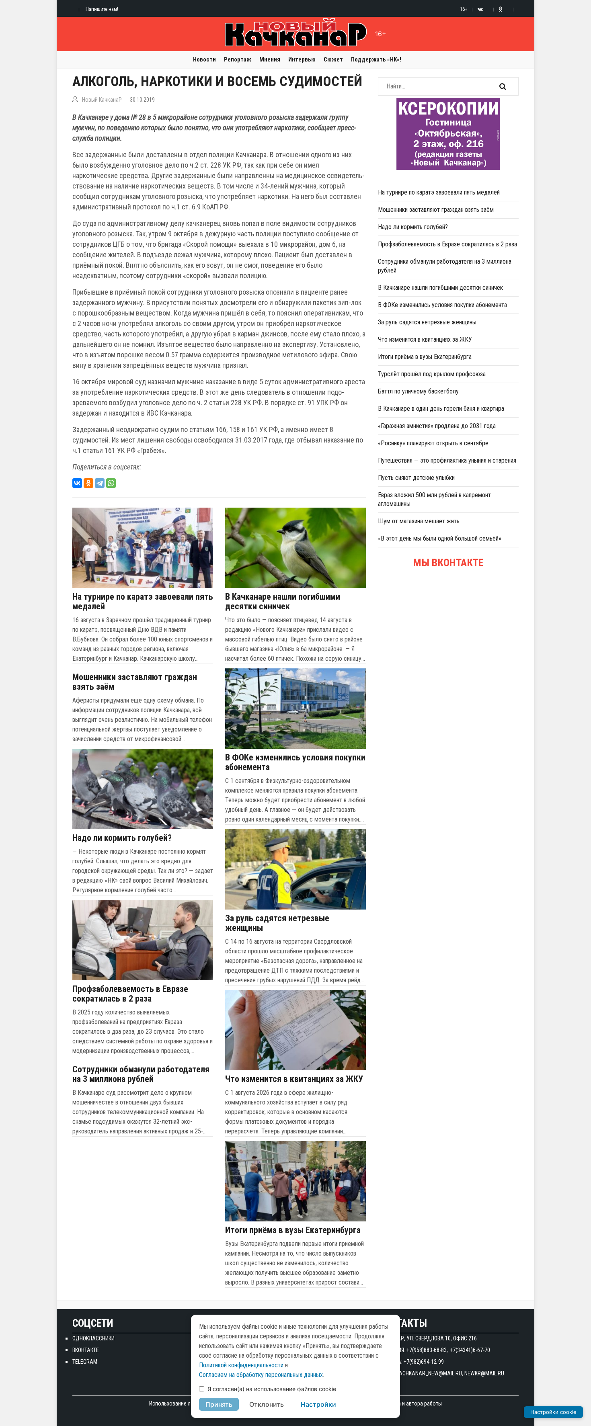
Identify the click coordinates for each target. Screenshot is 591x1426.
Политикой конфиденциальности (241, 1365)
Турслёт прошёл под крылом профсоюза (432, 374)
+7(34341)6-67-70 (470, 1350)
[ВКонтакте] (77, 483)
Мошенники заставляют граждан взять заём (134, 682)
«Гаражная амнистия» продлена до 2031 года (437, 426)
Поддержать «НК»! (376, 59)
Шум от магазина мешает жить (419, 521)
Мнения (269, 59)
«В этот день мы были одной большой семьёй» (439, 538)
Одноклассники (93, 1338)
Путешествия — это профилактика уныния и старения (447, 460)
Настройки (318, 1404)
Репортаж (237, 59)
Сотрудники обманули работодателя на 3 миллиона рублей (140, 1074)
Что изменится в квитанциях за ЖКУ (294, 1079)
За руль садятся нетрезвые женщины (277, 923)
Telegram (84, 1361)
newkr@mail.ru (484, 1373)
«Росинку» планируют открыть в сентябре (433, 443)
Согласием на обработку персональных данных (261, 1375)
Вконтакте (85, 1350)
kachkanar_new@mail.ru (429, 1373)
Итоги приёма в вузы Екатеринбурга (293, 1230)
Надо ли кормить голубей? (122, 838)
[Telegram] (100, 483)
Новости (204, 59)
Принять (218, 1404)
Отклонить (266, 1404)
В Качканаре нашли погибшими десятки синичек (282, 601)
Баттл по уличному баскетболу (418, 391)
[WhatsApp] (111, 483)
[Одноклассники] (88, 483)
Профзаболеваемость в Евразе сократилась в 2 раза (130, 994)
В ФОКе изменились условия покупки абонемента (295, 762)
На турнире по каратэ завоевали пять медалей (142, 601)
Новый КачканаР (102, 99)
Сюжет (333, 59)
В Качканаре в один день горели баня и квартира (441, 408)
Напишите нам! (102, 9)
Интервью (302, 59)
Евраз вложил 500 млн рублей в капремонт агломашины (434, 499)
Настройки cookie (553, 1412)
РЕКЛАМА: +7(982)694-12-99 (411, 1361)
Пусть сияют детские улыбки (416, 477)
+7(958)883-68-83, (427, 1350)
